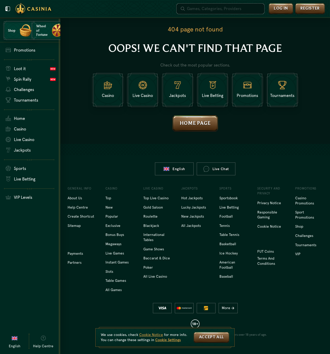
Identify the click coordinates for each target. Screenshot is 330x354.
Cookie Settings (168, 340)
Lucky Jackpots (193, 207)
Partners (74, 262)
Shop (299, 226)
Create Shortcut (81, 216)
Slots (109, 271)
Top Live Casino (156, 198)
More (226, 308)
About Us (75, 198)
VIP (297, 254)
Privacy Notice (269, 203)
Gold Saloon (153, 207)
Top (108, 198)
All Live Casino (155, 276)
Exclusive (112, 226)
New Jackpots (192, 216)
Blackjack (151, 226)
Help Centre (78, 207)
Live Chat (220, 169)
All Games (113, 290)
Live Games (114, 253)
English (178, 169)
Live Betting (229, 207)
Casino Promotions (304, 200)
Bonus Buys (114, 235)
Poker (148, 267)
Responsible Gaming (267, 214)
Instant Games (117, 262)
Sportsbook (228, 198)
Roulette (150, 216)
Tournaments (305, 245)
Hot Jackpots (192, 198)
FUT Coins (265, 251)
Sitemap (74, 226)
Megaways (113, 244)
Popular (111, 216)
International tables (153, 237)
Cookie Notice (269, 226)
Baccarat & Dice (156, 258)
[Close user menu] (8, 9)
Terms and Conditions (266, 261)
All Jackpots (191, 226)
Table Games (115, 280)
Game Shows (153, 249)
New (109, 207)
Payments (75, 253)
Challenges (304, 236)
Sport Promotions (304, 214)
